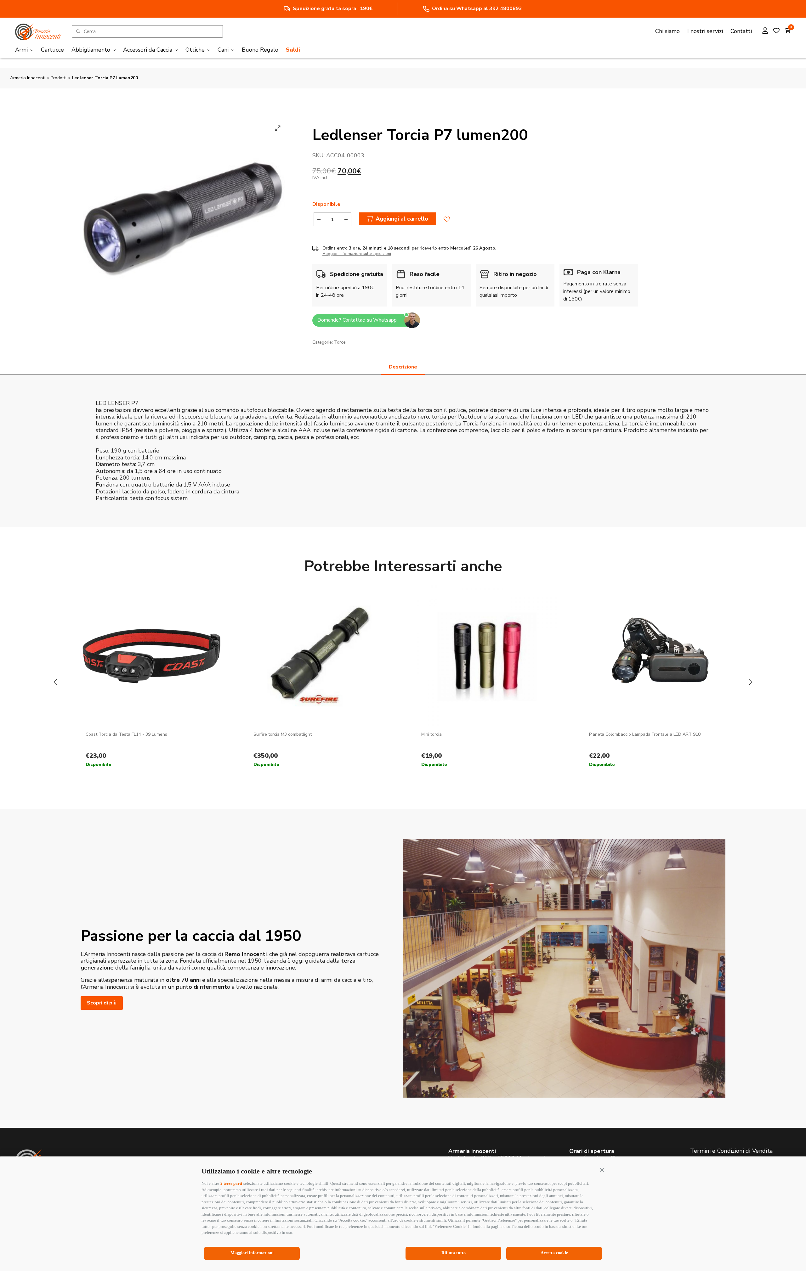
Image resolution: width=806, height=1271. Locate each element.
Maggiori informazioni (252, 1253)
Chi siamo (667, 31)
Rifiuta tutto (453, 1253)
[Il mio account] (765, 31)
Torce (340, 342)
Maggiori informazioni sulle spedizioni (356, 253)
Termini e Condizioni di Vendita (731, 1151)
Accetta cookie (554, 1253)
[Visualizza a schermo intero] (277, 128)
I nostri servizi (705, 31)
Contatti (741, 31)
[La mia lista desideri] (776, 31)
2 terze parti (231, 1183)
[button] (601, 1169)
